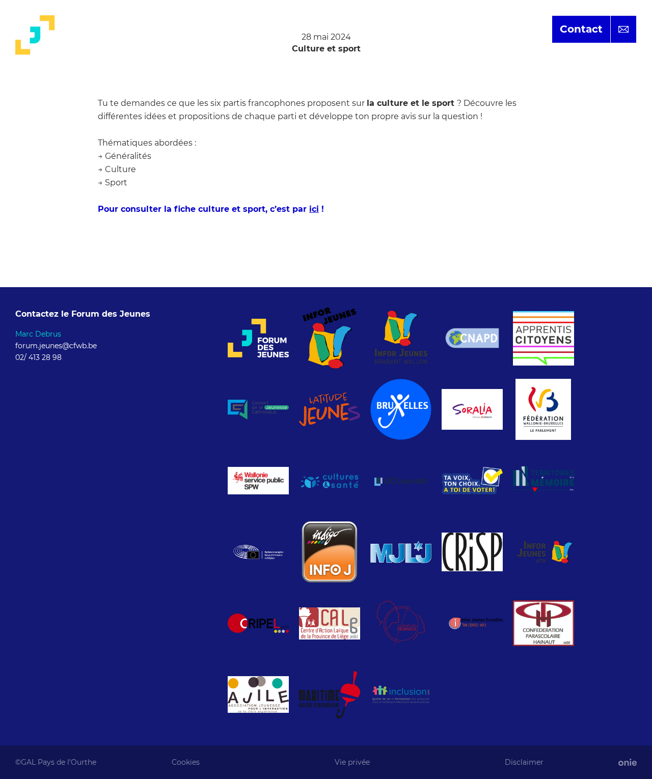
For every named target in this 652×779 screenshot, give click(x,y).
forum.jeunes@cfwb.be (56, 345)
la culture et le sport (410, 103)
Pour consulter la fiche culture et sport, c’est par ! (211, 209)
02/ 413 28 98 (38, 357)
